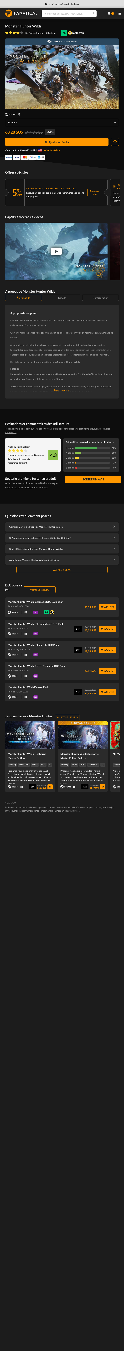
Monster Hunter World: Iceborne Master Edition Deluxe (79, 756)
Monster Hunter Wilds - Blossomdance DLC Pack (36, 623)
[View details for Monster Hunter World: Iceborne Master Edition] (30, 735)
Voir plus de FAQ (62, 569)
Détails (62, 297)
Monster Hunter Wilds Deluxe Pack (28, 687)
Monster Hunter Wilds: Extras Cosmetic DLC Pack (36, 665)
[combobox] (72, 13)
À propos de (23, 297)
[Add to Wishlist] (115, 142)
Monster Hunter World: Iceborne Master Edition (27, 756)
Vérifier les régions (51, 150)
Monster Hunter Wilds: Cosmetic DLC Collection (35, 601)
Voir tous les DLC (39, 589)
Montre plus (60, 390)
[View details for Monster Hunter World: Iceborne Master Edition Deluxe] (83, 735)
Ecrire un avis (93, 479)
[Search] (93, 13)
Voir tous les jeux (67, 717)
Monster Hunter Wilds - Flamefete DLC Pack (33, 644)
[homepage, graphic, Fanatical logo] (21, 13)
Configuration (100, 297)
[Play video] (56, 251)
